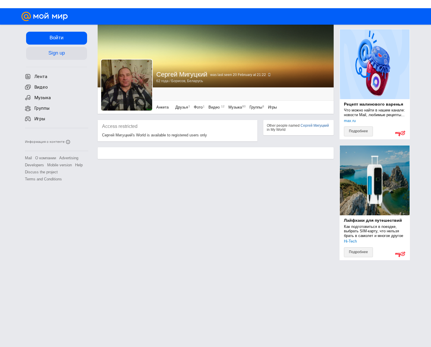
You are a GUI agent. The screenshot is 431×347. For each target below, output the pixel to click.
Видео (215, 107)
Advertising (68, 158)
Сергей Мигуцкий (315, 125)
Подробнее (358, 131)
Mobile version (59, 165)
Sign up (56, 53)
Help (79, 165)
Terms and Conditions (43, 179)
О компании (45, 158)
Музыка (235, 107)
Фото (198, 107)
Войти (57, 37)
